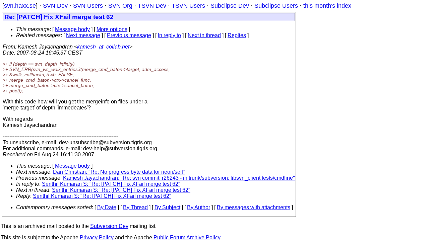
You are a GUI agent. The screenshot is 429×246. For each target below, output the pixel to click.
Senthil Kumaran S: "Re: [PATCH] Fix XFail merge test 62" (111, 184)
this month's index (327, 5)
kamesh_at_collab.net (103, 47)
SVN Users (88, 5)
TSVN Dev (152, 5)
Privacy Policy (97, 237)
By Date (106, 207)
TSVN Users (188, 5)
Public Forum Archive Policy (187, 237)
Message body (72, 29)
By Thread (135, 207)
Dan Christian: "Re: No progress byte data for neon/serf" (119, 172)
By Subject (167, 207)
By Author (198, 207)
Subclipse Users (276, 5)
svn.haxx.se (20, 5)
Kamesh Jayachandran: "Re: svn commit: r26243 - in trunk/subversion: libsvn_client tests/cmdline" (179, 178)
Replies (237, 35)
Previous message (129, 35)
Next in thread (204, 35)
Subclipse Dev (229, 5)
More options (112, 29)
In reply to (169, 35)
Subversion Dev (109, 226)
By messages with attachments (253, 207)
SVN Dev (55, 5)
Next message (83, 35)
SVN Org (120, 5)
